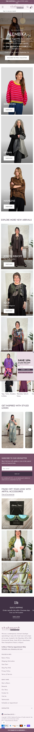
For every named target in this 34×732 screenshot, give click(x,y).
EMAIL (19, 365)
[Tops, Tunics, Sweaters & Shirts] (9, 381)
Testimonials (5, 699)
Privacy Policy (6, 671)
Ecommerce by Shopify (12, 720)
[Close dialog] (33, 352)
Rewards (4, 686)
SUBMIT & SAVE (25, 369)
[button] (17, 730)
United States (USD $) (9, 714)
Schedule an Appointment (9, 703)
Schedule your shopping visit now (12, 649)
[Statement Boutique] (17, 7)
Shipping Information (8, 661)
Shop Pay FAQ (6, 668)
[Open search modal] (27, 7)
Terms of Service (7, 674)
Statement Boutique (16, 717)
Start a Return (6, 683)
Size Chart (5, 664)
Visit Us (4, 696)
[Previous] (3, 2)
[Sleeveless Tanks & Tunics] (24, 381)
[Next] (31, 2)
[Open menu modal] (2, 7)
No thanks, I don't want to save (25, 372)
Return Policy (6, 658)
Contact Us (5, 693)
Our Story (5, 690)
